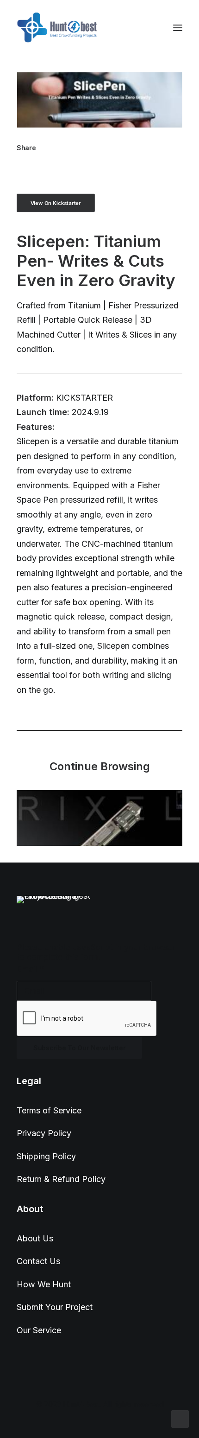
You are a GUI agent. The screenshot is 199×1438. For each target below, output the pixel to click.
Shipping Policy (46, 1156)
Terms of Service (49, 1110)
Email (30, 969)
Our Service (39, 1330)
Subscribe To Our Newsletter (79, 1048)
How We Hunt (44, 1284)
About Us (35, 1238)
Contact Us (38, 1261)
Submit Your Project (55, 1307)
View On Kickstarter (56, 202)
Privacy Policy (44, 1133)
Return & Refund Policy (61, 1179)
